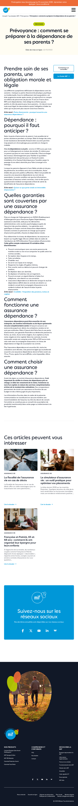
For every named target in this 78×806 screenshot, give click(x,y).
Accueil (4, 16)
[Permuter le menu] (74, 10)
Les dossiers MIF (14, 16)
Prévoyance (24, 16)
